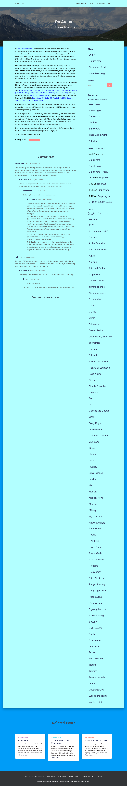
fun (90, 404)
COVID (92, 311)
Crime (92, 318)
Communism (95, 299)
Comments (23, 740)
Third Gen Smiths (98, 134)
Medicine (93, 504)
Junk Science (96, 473)
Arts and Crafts (97, 268)
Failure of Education (99, 367)
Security (93, 621)
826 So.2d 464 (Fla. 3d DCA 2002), (49, 93)
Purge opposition (97, 590)
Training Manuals (81, 3)
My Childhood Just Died (96, 740)
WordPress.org (97, 73)
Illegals (92, 460)
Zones (92, 3)
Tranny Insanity (97, 677)
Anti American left (98, 249)
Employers (94, 128)
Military (92, 510)
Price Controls (96, 578)
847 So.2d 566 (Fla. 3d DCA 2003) (36, 90)
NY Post (93, 122)
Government (95, 429)
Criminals (94, 324)
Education (94, 355)
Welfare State (96, 702)
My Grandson (96, 516)
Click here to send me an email (97, 99)
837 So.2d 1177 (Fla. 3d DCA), (40, 95)
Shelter (92, 634)
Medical (93, 491)
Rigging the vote (97, 609)
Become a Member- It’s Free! (34, 776)
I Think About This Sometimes (60, 741)
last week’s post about (25, 49)
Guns (92, 448)
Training (93, 671)
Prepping (93, 565)
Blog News (94, 274)
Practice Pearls (97, 559)
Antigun (93, 262)
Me (90, 485)
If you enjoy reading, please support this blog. (99, 213)
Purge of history (97, 584)
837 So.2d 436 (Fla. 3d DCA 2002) (49, 98)
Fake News (95, 374)
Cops (91, 305)
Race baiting (95, 597)
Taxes (92, 652)
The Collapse (96, 658)
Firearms (93, 380)
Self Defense (95, 628)
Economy (94, 349)
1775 (91, 225)
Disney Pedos (96, 330)
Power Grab (95, 553)
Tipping (92, 664)
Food (91, 398)
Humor (92, 454)
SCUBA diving (96, 615)
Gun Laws (94, 441)
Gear (91, 417)
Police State (95, 547)
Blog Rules (101, 3)
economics (94, 342)
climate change (97, 286)
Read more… (23, 755)
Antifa (92, 255)
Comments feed (97, 67)
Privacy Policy (74, 776)
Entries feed (95, 61)
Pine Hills (94, 540)
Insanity (93, 466)
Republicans (95, 603)
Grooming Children (99, 435)
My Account (62, 776)
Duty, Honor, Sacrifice (100, 336)
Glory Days (95, 423)
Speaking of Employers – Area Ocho (98, 172)
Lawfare (93, 479)
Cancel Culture (96, 280)
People (92, 534)
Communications (97, 293)
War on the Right (98, 695)
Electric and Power (99, 361)
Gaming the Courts (99, 410)
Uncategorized (34, 140)
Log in (92, 54)
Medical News (96, 497)
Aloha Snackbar (97, 243)
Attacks (93, 141)
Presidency (95, 572)
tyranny (93, 683)
